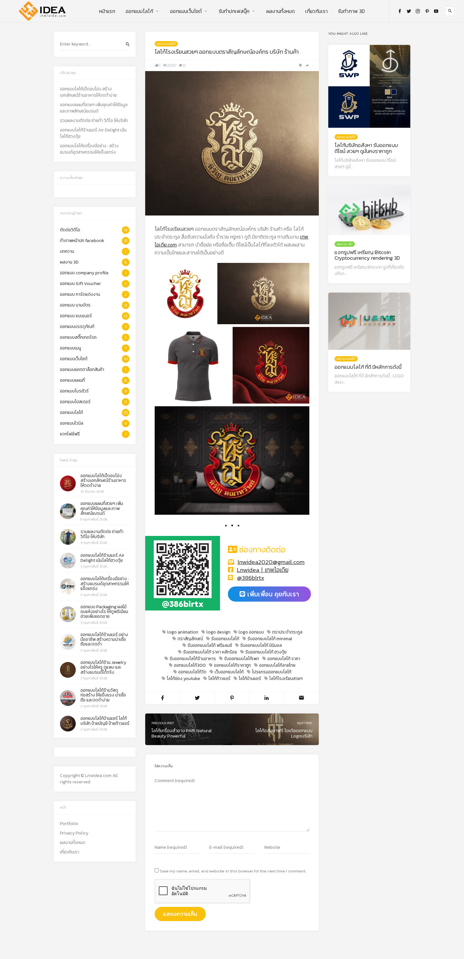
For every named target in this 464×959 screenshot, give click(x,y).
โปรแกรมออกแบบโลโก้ (271, 672)
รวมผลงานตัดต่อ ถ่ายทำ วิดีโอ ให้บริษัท (94, 121)
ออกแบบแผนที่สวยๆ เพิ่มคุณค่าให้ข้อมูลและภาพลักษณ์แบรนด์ (94, 108)
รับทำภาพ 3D (351, 11)
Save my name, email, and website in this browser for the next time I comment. (233, 871)
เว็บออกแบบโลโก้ (229, 672)
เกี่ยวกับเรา (316, 11)
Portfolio (69, 824)
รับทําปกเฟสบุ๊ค (234, 11)
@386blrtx (250, 577)
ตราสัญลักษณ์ (190, 638)
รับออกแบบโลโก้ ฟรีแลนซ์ (209, 645)
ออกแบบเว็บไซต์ (186, 11)
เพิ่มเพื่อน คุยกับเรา (272, 594)
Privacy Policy (74, 833)
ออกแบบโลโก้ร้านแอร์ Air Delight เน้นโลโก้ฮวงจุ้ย (93, 133)
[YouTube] (436, 11)
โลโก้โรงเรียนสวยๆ (286, 678)
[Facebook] (399, 11)
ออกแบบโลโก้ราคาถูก (232, 665)
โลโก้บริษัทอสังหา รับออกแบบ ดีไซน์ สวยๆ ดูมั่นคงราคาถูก (366, 148)
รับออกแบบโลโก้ (225, 638)
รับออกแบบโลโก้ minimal (269, 638)
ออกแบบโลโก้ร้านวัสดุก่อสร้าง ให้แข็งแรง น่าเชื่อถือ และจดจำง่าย (103, 695)
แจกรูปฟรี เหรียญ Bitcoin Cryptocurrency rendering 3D (367, 255)
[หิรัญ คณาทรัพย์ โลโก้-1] (193, 365)
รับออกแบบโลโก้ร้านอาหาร (193, 658)
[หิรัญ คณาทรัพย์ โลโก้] (263, 293)
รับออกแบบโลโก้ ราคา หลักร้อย (210, 652)
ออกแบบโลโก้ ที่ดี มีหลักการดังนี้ (368, 367)
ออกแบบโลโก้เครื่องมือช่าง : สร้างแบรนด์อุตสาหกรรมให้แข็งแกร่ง (89, 149)
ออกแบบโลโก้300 (190, 665)
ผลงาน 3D (345, 243)
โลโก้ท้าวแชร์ (219, 678)
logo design (218, 632)
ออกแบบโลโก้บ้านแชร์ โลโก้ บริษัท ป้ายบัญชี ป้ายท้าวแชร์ (104, 720)
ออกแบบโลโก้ (139, 11)
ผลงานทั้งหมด (280, 11)
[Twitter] (408, 11)
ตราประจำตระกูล (287, 632)
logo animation (182, 632)
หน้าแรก (107, 11)
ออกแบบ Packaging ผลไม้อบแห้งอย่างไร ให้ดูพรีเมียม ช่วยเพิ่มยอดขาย (104, 612)
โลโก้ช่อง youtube (183, 678)
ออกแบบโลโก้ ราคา (283, 658)
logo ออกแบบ (251, 632)
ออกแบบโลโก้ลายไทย (277, 665)
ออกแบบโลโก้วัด (192, 672)
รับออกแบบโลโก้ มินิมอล (261, 645)
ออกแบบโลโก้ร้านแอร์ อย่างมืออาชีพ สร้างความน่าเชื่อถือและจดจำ (104, 639)
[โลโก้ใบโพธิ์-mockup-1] (271, 365)
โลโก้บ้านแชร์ (250, 678)
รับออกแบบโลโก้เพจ (241, 658)
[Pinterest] (427, 11)
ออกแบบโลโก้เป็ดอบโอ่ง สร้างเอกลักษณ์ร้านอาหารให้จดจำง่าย (88, 92)
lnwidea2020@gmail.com (271, 562)
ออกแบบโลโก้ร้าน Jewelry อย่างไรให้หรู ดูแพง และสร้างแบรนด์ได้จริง (103, 667)
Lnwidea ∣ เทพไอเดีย (263, 569)
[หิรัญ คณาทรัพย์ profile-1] (185, 293)
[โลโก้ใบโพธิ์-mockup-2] (232, 460)
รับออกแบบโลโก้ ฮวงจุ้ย (266, 652)
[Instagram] (417, 11)
